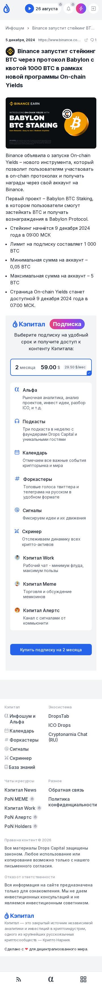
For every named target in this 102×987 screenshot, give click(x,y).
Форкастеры (24, 740)
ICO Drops (59, 725)
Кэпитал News (20, 790)
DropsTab (58, 716)
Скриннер (21, 758)
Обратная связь (66, 790)
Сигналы (19, 749)
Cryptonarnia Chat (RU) (67, 737)
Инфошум (15, 28)
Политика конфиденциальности (72, 801)
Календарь (22, 731)
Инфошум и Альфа (22, 719)
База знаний (22, 767)
